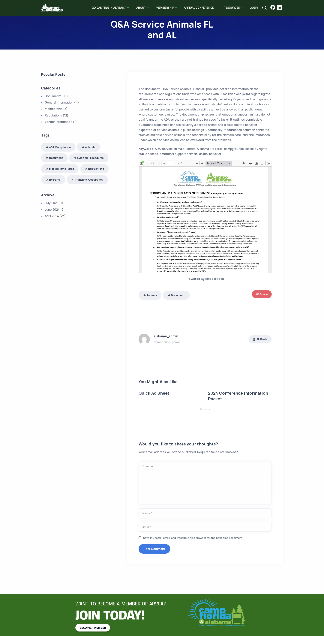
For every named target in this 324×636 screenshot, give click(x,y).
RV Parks (54, 179)
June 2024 (52, 209)
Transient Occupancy (89, 179)
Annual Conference (199, 7)
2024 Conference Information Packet (238, 396)
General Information (59, 102)
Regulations (53, 115)
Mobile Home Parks (61, 168)
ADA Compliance (60, 147)
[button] (201, 409)
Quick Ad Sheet (154, 393)
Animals (152, 295)
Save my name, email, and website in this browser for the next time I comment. (193, 538)
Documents (53, 96)
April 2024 (52, 216)
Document (178, 295)
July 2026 (51, 203)
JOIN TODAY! (110, 614)
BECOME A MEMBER (93, 627)
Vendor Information (58, 122)
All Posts (261, 339)
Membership (53, 109)
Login (254, 7)
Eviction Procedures (90, 158)
